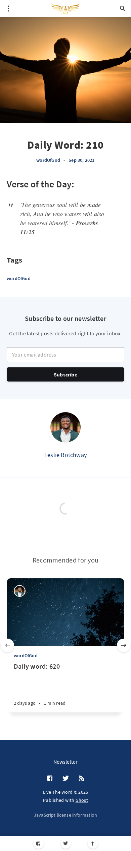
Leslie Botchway (65, 455)
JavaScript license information (65, 815)
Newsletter (65, 761)
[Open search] (122, 8)
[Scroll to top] (93, 843)
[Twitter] (65, 843)
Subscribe (65, 374)
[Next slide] (123, 645)
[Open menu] (8, 8)
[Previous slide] (7, 645)
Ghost (82, 800)
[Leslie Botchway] (65, 427)
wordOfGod (48, 160)
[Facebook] (38, 843)
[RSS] (81, 779)
